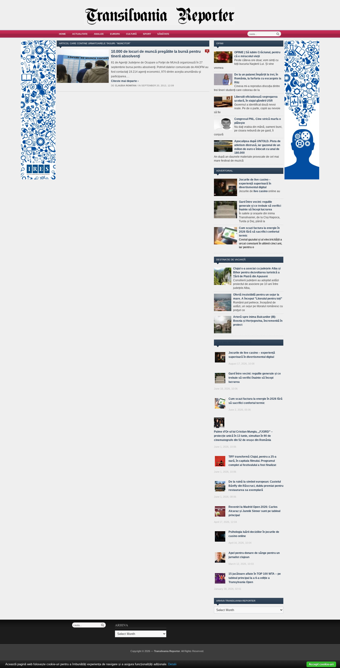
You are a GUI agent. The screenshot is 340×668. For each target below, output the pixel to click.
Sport (147, 34)
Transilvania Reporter (167, 651)
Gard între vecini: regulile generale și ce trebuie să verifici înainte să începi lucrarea (260, 205)
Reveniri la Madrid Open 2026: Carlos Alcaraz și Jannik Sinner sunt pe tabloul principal (254, 511)
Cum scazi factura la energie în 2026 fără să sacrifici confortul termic (259, 231)
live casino (260, 191)
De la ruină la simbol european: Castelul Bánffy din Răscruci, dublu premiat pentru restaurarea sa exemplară (256, 486)
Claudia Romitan (125, 85)
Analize (99, 34)
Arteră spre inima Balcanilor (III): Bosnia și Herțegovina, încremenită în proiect (257, 320)
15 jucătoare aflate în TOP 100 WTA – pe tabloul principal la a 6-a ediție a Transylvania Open (255, 578)
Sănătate (163, 34)
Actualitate (80, 34)
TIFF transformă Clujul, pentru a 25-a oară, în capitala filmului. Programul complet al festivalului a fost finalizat (252, 461)
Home (62, 34)
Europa (115, 34)
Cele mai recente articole (234, 342)
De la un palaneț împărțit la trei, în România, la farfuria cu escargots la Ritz (257, 78)
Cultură (131, 34)
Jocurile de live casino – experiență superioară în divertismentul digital (255, 183)
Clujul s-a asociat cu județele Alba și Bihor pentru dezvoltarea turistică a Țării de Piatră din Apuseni (257, 272)
